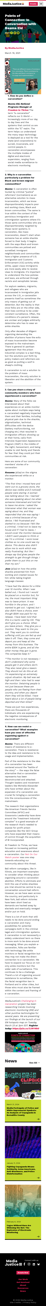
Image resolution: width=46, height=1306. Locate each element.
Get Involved (23, 1282)
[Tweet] (14, 33)
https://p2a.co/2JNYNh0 (25, 1028)
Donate (33, 4)
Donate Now (23, 1273)
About (23, 1285)
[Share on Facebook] (11, 33)
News (23, 1291)
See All (33, 1063)
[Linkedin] (34, 1264)
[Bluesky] (38, 1264)
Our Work (23, 1279)
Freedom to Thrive (18, 110)
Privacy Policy (29, 1302)
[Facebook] (24, 1264)
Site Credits (15, 1302)
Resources (23, 1288)
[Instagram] (29, 1264)
